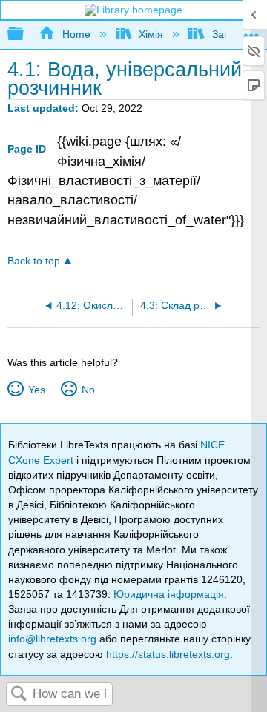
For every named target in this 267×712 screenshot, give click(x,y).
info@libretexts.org (52, 639)
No (88, 390)
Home (76, 34)
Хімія (151, 34)
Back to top (33, 261)
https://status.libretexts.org (168, 654)
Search (19, 694)
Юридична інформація (168, 594)
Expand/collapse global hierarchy (25, 34)
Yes (36, 390)
